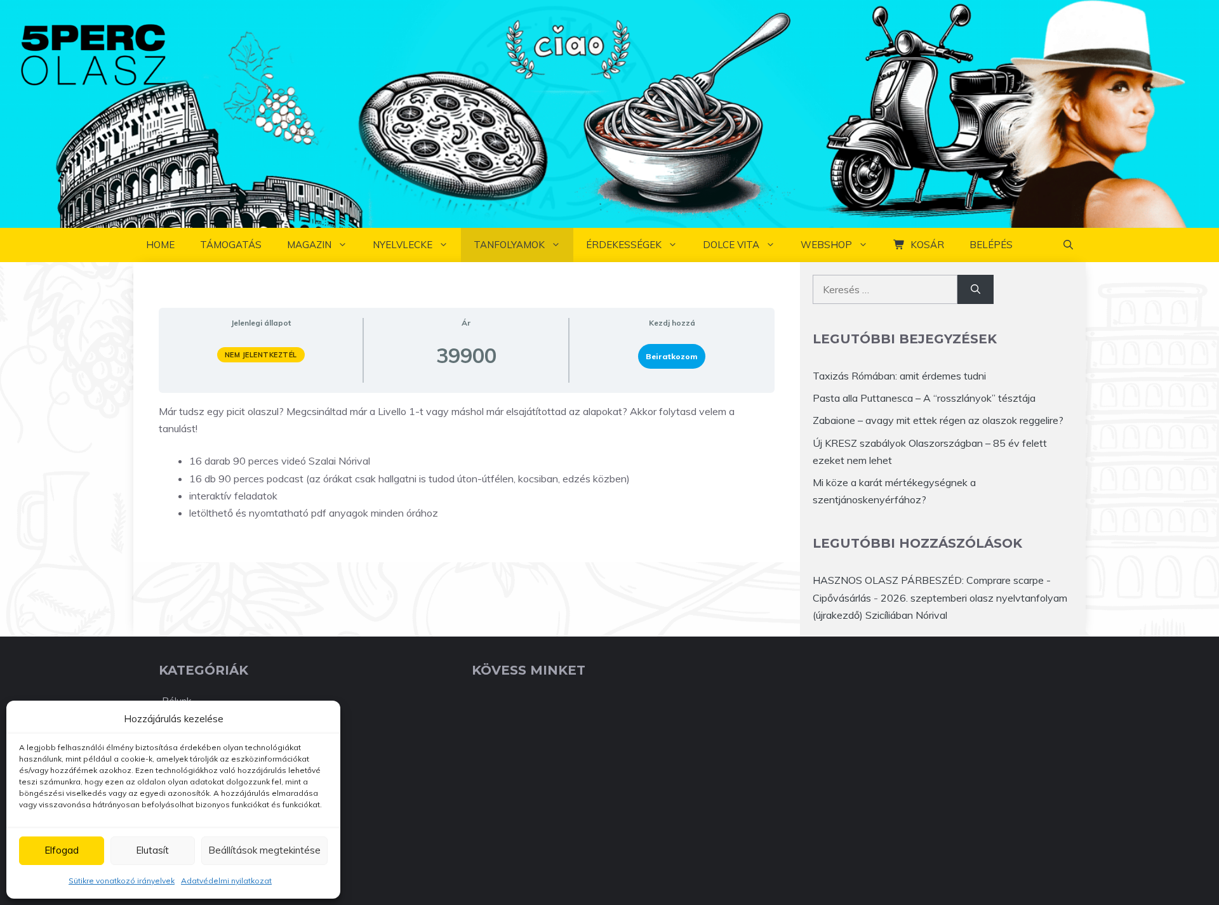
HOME (160, 245)
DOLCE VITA (731, 245)
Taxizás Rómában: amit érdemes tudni (899, 375)
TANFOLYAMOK (509, 245)
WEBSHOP (826, 245)
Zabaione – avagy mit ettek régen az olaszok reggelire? (938, 420)
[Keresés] (975, 289)
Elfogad (61, 850)
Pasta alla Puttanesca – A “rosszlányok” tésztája (924, 398)
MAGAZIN (309, 245)
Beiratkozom (672, 356)
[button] (1068, 245)
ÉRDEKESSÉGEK (624, 245)
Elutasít (152, 850)
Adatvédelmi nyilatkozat (226, 880)
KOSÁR (927, 245)
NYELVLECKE (402, 245)
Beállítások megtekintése (264, 850)
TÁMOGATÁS (231, 245)
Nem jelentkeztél (261, 354)
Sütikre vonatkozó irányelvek (122, 880)
